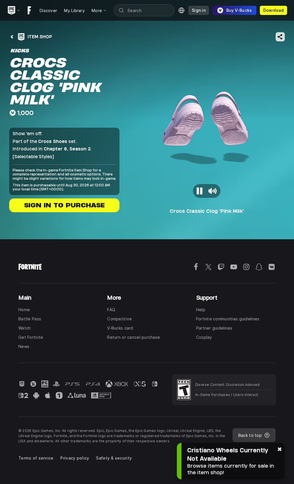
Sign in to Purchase (64, 205)
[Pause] (199, 191)
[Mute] (212, 191)
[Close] (280, 448)
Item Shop (40, 36)
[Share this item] (280, 36)
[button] (206, 131)
